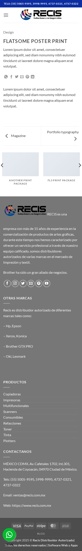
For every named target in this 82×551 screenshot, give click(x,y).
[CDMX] (9, 534)
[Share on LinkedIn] (32, 77)
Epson (16, 326)
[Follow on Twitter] (23, 283)
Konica (21, 336)
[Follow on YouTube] (46, 283)
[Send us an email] (31, 283)
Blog (41, 533)
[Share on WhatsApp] (6, 77)
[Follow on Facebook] (7, 283)
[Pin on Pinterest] (27, 77)
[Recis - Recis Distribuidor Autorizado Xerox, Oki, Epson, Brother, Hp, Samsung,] (41, 15)
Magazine (18, 135)
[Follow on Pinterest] (38, 283)
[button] (6, 15)
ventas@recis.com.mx (29, 495)
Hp (8, 326)
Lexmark (19, 356)
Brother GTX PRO (19, 346)
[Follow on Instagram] (15, 283)
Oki (8, 356)
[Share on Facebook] (11, 77)
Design (8, 32)
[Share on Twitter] (16, 77)
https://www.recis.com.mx (31, 505)
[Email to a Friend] (22, 77)
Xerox (10, 336)
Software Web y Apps (63, 545)
